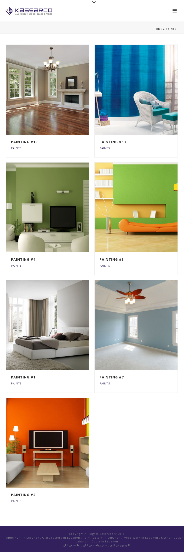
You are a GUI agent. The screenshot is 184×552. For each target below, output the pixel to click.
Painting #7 (111, 377)
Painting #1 (23, 377)
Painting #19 (24, 142)
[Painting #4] (58, 207)
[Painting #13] (146, 89)
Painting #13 (112, 142)
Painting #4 (23, 259)
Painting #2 (23, 494)
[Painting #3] (146, 207)
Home (158, 29)
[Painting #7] (146, 325)
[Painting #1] (58, 325)
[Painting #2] (58, 442)
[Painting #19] (58, 89)
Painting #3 (111, 259)
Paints (16, 148)
